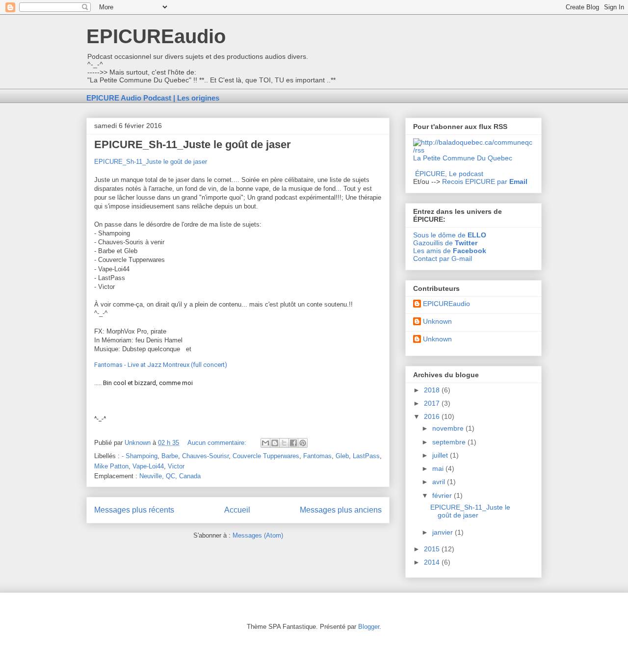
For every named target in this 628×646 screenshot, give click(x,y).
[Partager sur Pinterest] (303, 443)
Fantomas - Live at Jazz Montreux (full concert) (160, 364)
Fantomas (317, 456)
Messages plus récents (134, 510)
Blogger (368, 626)
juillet (441, 455)
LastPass (366, 456)
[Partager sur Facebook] (293, 443)
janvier (443, 532)
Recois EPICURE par (484, 181)
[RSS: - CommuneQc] (473, 150)
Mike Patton (111, 466)
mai (438, 468)
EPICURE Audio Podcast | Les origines (152, 98)
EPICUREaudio (156, 36)
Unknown (437, 321)
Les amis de (449, 251)
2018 (433, 390)
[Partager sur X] (284, 443)
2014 (433, 562)
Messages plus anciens (341, 510)
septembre (450, 442)
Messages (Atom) (258, 535)
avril (439, 482)
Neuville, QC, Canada (170, 476)
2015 (433, 549)
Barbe (169, 456)
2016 (433, 416)
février (443, 495)
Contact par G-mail (442, 258)
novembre (449, 428)
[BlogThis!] (275, 443)
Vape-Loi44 (148, 466)
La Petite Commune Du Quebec (462, 158)
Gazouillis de (445, 243)
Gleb (342, 456)
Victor (176, 466)
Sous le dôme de (449, 235)
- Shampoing (139, 456)
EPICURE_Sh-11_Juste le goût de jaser (192, 144)
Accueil (237, 510)
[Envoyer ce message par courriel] (265, 443)
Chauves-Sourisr (205, 456)
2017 (433, 403)
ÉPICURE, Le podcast (449, 174)
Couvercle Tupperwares (266, 456)
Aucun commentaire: (217, 442)
